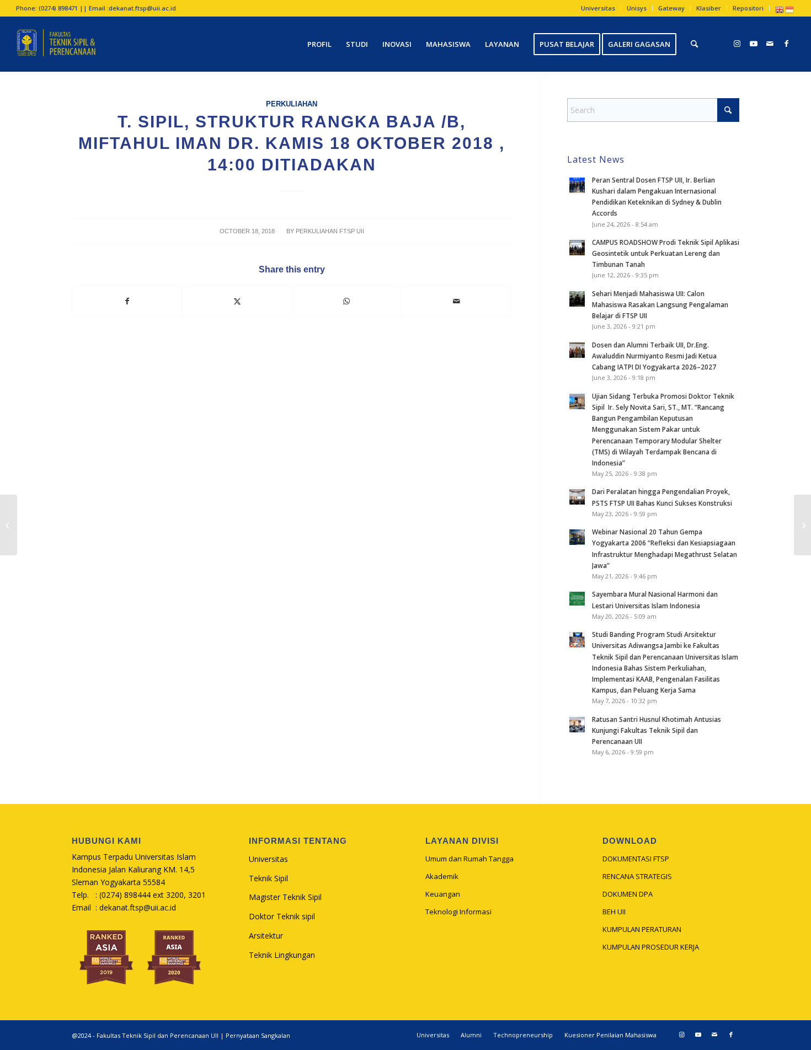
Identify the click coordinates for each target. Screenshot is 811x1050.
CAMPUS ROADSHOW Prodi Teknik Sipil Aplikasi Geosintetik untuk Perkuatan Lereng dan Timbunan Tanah (665, 253)
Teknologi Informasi (458, 912)
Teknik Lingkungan (282, 955)
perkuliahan (291, 104)
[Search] (694, 44)
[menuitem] (598, 8)
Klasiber (708, 8)
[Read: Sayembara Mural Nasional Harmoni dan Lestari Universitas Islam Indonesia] (577, 599)
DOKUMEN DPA (627, 894)
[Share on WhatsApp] (347, 301)
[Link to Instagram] (737, 43)
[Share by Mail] (456, 301)
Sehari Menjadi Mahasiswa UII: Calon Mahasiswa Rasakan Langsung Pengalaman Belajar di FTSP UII (660, 304)
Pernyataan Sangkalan (258, 1035)
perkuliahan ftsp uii (330, 231)
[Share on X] (237, 301)
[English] (780, 9)
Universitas (598, 8)
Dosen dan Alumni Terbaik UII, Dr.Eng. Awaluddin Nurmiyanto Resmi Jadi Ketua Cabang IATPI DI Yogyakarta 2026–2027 (654, 355)
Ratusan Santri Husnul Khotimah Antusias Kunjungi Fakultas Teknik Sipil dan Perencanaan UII (656, 730)
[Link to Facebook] (786, 43)
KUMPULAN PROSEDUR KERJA (650, 947)
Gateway (671, 8)
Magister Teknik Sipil (285, 897)
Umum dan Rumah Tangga (469, 859)
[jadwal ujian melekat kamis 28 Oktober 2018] (8, 525)
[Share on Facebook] (127, 301)
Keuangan (442, 894)
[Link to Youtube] (753, 43)
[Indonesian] (790, 9)
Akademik (441, 876)
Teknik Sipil (268, 878)
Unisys (637, 8)
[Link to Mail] (770, 43)
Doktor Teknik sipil (282, 916)
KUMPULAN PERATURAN (641, 929)
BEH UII (614, 912)
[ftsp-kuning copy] (56, 44)
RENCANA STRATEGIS (637, 876)
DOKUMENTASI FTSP (635, 859)
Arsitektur (266, 935)
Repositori (748, 8)
